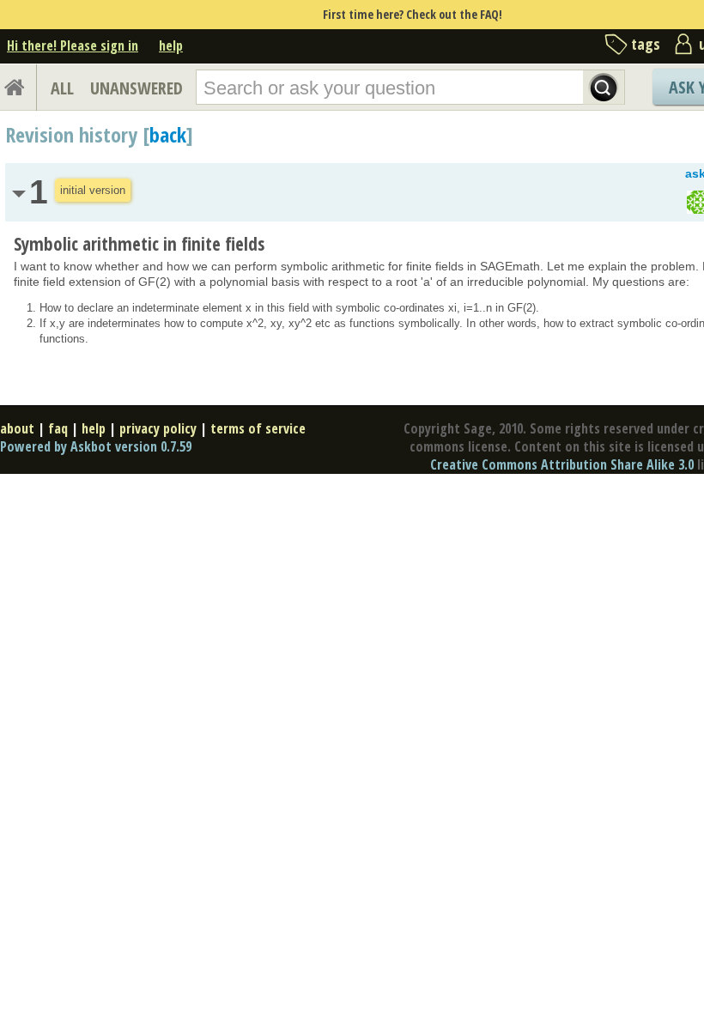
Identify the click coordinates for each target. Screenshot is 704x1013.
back (167, 134)
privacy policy (158, 428)
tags (645, 43)
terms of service (258, 428)
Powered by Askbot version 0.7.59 (95, 446)
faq (58, 428)
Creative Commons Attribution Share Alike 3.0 (562, 464)
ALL (62, 88)
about (17, 428)
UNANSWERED (136, 88)
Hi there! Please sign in (72, 45)
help (171, 45)
